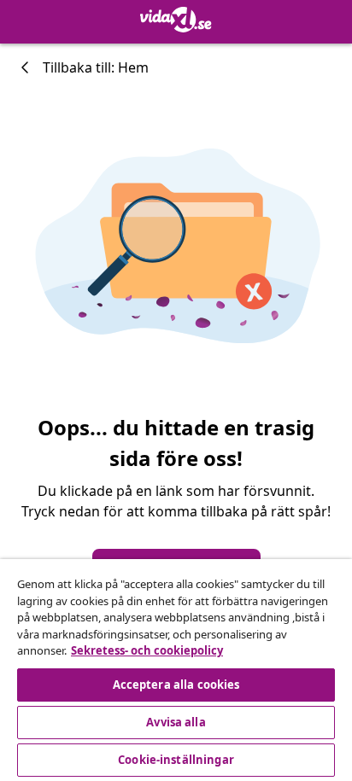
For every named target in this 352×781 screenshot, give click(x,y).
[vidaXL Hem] (175, 19)
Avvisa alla (175, 722)
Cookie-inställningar (176, 759)
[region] (176, 670)
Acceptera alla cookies (176, 684)
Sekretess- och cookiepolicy (147, 650)
